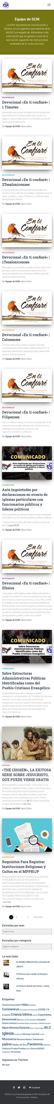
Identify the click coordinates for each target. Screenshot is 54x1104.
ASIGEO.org (10, 1094)
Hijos (5, 1027)
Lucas (42, 1034)
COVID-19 (43, 1009)
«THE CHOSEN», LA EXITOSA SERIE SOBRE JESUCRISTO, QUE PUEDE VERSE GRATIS (26, 775)
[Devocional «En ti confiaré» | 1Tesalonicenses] (27, 230)
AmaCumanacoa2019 (12, 1005)
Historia (24, 1027)
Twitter (18, 1087)
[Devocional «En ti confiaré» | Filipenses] (27, 385)
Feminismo (34, 1023)
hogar (41, 1028)
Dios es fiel (25, 1020)
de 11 (29, 801)
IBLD (47, 1028)
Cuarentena (44, 1014)
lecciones (17, 1034)
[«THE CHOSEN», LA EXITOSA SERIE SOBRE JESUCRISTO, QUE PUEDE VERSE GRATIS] (27, 743)
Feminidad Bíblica (23, 1023)
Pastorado (46, 1045)
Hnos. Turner (34, 1028)
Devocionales (8, 98)
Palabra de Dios (19, 1044)
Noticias (6, 765)
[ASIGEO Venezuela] (6, 4)
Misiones (21, 1039)
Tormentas (15, 1052)
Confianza (32, 1005)
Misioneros (9, 1039)
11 (28, 917)
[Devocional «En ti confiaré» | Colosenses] (27, 308)
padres (7, 1044)
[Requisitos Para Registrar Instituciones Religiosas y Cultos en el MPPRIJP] (27, 835)
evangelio (41, 1019)
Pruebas (22, 1048)
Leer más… (27, 804)
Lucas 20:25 (13, 525)
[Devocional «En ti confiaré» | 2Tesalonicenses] (27, 153)
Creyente (6, 1015)
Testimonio (6, 1052)
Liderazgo (26, 1034)
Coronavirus (10, 1009)
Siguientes (37, 917)
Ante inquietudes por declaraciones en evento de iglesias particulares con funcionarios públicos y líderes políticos (24, 499)
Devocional (9, 1019)
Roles (28, 1049)
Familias (13, 1023)
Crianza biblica (21, 1014)
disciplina (32, 1020)
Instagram (24, 1087)
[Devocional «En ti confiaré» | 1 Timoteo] (27, 75)
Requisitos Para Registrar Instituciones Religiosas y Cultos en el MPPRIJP (24, 867)
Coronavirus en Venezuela (28, 1010)
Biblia (26, 1004)
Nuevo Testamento (35, 1039)
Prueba (14, 1048)
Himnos (14, 1027)
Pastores (6, 1048)
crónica (35, 1015)
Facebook (14, 1087)
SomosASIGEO (37, 1048)
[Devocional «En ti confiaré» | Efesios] (27, 556)
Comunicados (8, 485)
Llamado (35, 1034)
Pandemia (35, 1044)
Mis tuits (6, 1065)
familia (5, 1023)
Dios (18, 1019)
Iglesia (8, 1033)
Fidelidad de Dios (44, 1023)
